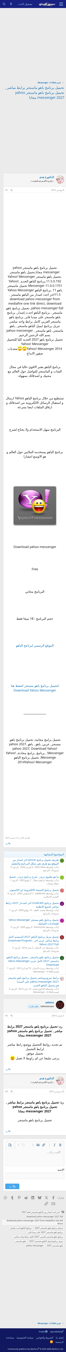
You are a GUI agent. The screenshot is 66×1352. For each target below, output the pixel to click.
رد (6, 843)
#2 (6, 1015)
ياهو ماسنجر (20, 1241)
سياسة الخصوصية (25, 1337)
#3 (6, 1091)
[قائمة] (61, 4)
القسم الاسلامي (51, 896)
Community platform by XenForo (36, 1349)
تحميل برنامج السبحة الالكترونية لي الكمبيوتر (34, 890)
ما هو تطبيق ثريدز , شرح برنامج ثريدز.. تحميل (34, 876)
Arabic (42, 1331)
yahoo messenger (35, 1245)
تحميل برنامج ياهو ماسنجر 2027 (49, 1228)
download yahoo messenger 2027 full (44, 1216)
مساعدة (10, 1337)
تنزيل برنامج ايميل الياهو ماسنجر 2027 (46, 1241)
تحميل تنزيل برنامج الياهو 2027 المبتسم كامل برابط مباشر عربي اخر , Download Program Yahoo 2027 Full (33, 940)
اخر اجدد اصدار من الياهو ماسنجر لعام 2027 (40, 1212)
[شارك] (11, 190)
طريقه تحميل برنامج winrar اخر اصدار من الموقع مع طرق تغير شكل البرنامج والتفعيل (35, 861)
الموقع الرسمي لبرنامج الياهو (35, 645)
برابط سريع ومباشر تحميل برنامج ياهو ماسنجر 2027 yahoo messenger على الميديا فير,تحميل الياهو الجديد (33, 981)
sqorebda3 (55, 1331)
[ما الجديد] (11, 4)
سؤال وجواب (52, 883)
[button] (60, 1145)
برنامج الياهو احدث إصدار (21, 1228)
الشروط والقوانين (44, 1337)
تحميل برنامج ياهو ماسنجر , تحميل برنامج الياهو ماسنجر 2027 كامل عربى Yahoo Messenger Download (33, 960)
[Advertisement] (33, 43)
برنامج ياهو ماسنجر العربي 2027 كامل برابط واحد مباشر (38, 1236)
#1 (6, 190)
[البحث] (4, 4)
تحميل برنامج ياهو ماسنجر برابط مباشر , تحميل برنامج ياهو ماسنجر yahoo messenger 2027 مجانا (34, 92)
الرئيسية (59, 1341)
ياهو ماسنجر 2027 (55, 1245)
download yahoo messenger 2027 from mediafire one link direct (35, 1222)
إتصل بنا (60, 1337)
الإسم (61, 1169)
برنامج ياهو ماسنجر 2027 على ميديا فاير (45, 1232)
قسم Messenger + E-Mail (46, 971)
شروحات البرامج (51, 870)
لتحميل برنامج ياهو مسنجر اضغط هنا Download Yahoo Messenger (35, 687)
